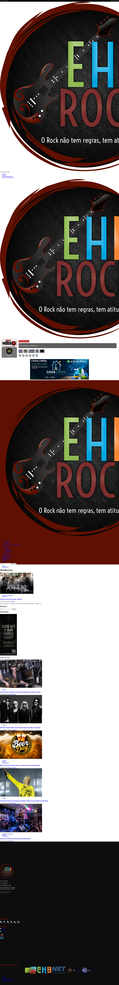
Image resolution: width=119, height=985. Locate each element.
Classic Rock (8, 542)
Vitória (6, 553)
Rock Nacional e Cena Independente (13, 544)
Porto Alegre (7, 552)
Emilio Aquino (13, 694)
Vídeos (4, 554)
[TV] (42, 351)
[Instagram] (26, 355)
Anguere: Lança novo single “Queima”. (11, 599)
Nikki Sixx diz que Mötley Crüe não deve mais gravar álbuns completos (20, 727)
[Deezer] (21, 351)
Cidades (4, 547)
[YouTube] (30, 355)
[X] (23, 355)
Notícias (4, 545)
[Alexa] (25, 351)
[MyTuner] (31, 351)
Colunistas (4, 561)
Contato (4, 175)
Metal (6, 543)
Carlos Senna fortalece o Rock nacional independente (15, 838)
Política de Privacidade (7, 176)
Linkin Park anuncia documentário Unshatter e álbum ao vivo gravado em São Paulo (24, 800)
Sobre (3, 560)
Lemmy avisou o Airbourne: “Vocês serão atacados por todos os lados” (20, 692)
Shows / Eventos (6, 559)
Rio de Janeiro (8, 548)
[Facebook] (20, 355)
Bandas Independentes (7, 555)
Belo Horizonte (8, 550)
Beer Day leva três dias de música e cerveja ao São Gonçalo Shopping (20, 765)
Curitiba (6, 549)
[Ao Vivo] (36, 355)
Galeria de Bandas (6, 557)
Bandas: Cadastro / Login (8, 177)
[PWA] (37, 351)
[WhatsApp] (33, 355)
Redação (13, 601)
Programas (4, 558)
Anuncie (4, 174)
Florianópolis (8, 551)
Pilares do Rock (5, 541)
